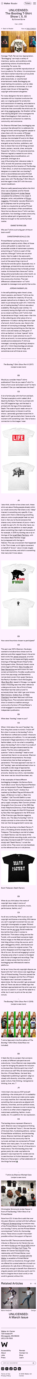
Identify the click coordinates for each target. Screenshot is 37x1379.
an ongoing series (13, 111)
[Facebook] (11, 1369)
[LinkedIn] (19, 1369)
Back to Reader (8, 28)
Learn (21, 1358)
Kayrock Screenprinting (12, 1223)
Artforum (13, 1246)
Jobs (3, 1355)
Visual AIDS (25, 1246)
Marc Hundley (24, 667)
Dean (3, 669)
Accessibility (6, 1350)
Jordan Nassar (24, 193)
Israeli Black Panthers (21, 535)
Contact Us (23, 1353)
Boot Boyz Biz (7, 682)
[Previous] (31, 1283)
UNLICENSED (31, 28)
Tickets (28, 3)
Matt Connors (6, 695)
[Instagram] (2, 1369)
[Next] (35, 1283)
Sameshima (9, 669)
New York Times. (21, 1248)
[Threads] (6, 1369)
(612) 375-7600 (7, 1338)
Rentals (22, 1350)
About (3, 1353)
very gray (15, 929)
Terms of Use (5, 1374)
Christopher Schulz (8, 193)
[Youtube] (15, 1369)
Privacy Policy (6, 1376)
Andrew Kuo (17, 695)
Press (3, 1358)
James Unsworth (19, 657)
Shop (21, 1355)
